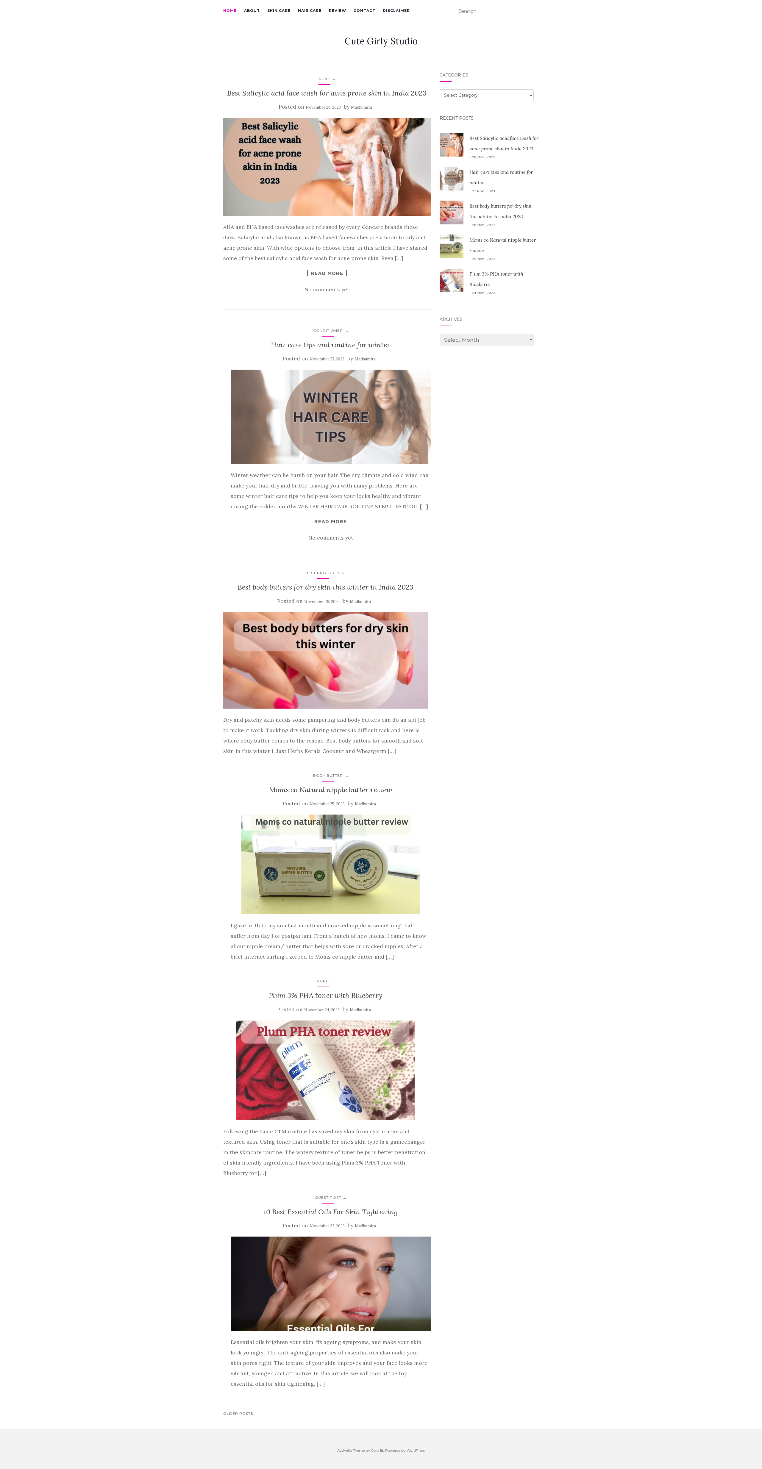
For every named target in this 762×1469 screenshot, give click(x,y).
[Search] (535, 11)
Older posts (238, 1413)
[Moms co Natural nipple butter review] (331, 864)
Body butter (328, 775)
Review (337, 10)
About (252, 10)
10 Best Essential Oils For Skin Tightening (330, 1211)
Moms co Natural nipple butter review (330, 789)
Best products (323, 573)
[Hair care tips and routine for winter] (331, 417)
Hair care (309, 10)
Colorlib (377, 1450)
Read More (327, 273)
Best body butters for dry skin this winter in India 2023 (325, 587)
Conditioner (328, 330)
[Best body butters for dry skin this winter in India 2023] (325, 660)
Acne (324, 78)
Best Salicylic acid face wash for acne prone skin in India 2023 (327, 93)
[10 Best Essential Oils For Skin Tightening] (331, 1284)
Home (230, 10)
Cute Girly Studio (381, 41)
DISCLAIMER (396, 10)
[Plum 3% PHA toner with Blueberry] (325, 1070)
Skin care (279, 10)
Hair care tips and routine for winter (330, 344)
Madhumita (361, 107)
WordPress (416, 1450)
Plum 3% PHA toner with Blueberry (325, 995)
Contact (364, 10)
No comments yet (327, 289)
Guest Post (328, 1197)
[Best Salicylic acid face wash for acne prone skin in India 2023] (327, 167)
